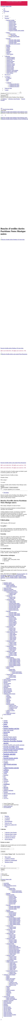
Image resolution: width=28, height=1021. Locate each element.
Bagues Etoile (12, 600)
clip (4, 766)
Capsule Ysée (9, 60)
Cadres (7, 695)
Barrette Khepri (12, 648)
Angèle (5, 722)
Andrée (5, 720)
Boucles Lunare (12, 24)
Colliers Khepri (12, 638)
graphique (6, 784)
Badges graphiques (10, 585)
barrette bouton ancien (10, 737)
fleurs (4, 778)
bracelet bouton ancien (10, 758)
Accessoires (6, 684)
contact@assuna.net (7, 806)
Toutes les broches (7, 689)
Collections (7, 56)
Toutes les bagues (7, 588)
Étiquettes (8, 700)
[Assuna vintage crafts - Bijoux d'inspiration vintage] (6, 6)
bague (5, 726)
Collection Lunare (10, 65)
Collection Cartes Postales (12, 70)
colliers (6, 770)
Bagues (8, 32)
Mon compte (8, 857)
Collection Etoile (10, 67)
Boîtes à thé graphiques (11, 586)
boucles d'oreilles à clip (10, 752)
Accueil (6, 16)
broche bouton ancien (9, 759)
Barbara (5, 733)
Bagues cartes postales (14, 36)
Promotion (5, 687)
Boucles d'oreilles (21, 573)
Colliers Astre (12, 630)
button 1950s (5, 761)
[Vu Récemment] (4, 866)
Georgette (6, 781)
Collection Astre (10, 66)
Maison (5, 98)
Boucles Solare (12, 28)
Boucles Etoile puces (14, 610)
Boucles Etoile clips (13, 608)
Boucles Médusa (13, 29)
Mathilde (5, 789)
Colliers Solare (12, 639)
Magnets (8, 52)
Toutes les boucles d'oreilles (9, 679)
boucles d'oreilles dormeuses (13, 749)
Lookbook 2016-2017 (14, 84)
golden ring (5, 782)
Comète (5, 771)
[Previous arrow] (2, 116)
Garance (5, 779)
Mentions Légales (9, 862)
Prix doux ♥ (7, 74)
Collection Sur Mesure (10, 837)
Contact (6, 90)
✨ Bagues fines (13, 35)
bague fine (6, 732)
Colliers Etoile (12, 602)
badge (5, 724)
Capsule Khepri (9, 646)
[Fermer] (1, 579)
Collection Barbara (10, 57)
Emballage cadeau (7, 582)
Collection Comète (10, 63)
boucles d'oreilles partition (12, 577)
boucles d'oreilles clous (11, 747)
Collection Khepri (10, 61)
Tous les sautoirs (7, 683)
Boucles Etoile (12, 21)
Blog (7, 80)
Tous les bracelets (7, 688)
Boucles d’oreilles (10, 20)
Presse (7, 79)
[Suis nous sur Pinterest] (2, 810)
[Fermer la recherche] (2, 872)
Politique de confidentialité (11, 860)
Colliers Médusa (13, 634)
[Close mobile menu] (1, 878)
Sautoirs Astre (12, 594)
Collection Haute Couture (11, 834)
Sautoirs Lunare (12, 593)
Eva (4, 776)
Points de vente (8, 88)
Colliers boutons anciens (11, 631)
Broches (8, 45)
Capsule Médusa (10, 657)
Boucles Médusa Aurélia (14, 664)
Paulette (5, 792)
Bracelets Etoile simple (14, 603)
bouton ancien (9, 754)
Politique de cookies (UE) (11, 824)
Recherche (3, 95)
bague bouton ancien (11, 728)
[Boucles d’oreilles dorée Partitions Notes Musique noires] (14, 111)
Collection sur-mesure (8, 589)
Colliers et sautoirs (10, 710)
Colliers (8, 47)
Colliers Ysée (12, 598)
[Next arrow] (5, 116)
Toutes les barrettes (7, 691)
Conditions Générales (10, 858)
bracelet (6, 756)
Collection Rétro (10, 69)
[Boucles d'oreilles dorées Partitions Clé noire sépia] (1, 238)
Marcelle (5, 787)
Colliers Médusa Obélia (14, 659)
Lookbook (8, 82)
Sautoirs (8, 49)
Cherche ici (3, 93)
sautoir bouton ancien (9, 793)
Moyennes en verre (13, 706)
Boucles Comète (13, 26)
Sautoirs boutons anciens (12, 591)
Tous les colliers (7, 680)
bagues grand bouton (17, 671)
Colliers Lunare (12, 637)
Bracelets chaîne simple (14, 39)
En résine (11, 709)
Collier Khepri (12, 649)
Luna (4, 785)
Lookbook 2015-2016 (14, 85)
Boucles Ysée (12, 25)
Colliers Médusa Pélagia (14, 661)
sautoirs (5, 795)
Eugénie (5, 775)
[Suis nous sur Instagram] (3, 810)
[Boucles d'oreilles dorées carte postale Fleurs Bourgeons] (1, 352)
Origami (8, 702)
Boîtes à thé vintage (10, 713)
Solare (5, 797)
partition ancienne (22, 577)
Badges (8, 50)
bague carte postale (8, 730)
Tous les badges (7, 692)
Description (6, 492)
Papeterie (5, 682)
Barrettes (8, 46)
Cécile (5, 773)
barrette (5, 735)
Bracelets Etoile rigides (14, 607)
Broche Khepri (12, 647)
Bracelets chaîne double (14, 41)
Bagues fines (12, 669)
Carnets (8, 988)
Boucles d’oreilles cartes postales (16, 30)
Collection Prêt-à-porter (10, 836)
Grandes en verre (11, 575)
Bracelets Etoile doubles (14, 606)
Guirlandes (8, 51)
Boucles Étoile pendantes (15, 604)
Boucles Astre (12, 22)
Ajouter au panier (4, 487)
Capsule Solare (9, 62)
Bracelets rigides (13, 42)
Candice (5, 762)
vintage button (5, 798)
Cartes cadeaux (9, 54)
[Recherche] (4, 13)
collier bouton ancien (11, 768)
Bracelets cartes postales (14, 43)
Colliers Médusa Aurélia (14, 660)
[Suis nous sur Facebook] (1, 810)
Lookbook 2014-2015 (14, 86)
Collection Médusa (10, 58)
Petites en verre (12, 705)
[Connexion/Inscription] (4, 9)
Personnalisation (8, 821)
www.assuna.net (7, 807)
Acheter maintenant (14, 487)
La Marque (7, 76)
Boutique (7, 18)
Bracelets (8, 38)
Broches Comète (13, 655)
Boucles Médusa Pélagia (14, 665)
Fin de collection (7, 714)
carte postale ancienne (10, 764)
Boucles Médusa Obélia (14, 662)
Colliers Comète (13, 653)
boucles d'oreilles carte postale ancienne (13, 745)
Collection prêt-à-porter (11, 71)
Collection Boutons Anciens (9, 590)
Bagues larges (12, 33)
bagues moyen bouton (17, 673)
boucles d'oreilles (14, 576)
